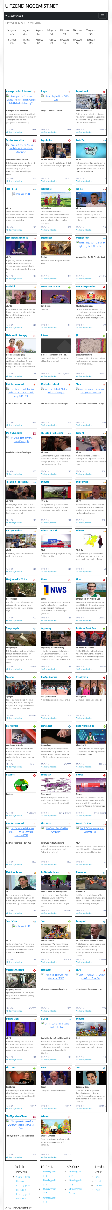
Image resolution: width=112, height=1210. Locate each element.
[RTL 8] (104, 140)
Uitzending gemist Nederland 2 (23, 1187)
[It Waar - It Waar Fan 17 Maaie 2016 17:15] (56, 345)
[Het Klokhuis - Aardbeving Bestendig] (21, 736)
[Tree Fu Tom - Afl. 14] (21, 193)
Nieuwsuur (81, 872)
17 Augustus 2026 (38, 41)
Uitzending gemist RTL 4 (49, 1173)
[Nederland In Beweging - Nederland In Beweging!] (21, 345)
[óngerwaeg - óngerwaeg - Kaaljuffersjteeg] (56, 638)
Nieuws (79, 774)
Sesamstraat (46, 237)
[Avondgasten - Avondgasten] (91, 687)
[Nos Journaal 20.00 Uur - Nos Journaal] (21, 589)
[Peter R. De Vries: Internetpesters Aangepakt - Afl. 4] (91, 829)
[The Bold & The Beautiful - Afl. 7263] (56, 443)
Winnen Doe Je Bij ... (50, 530)
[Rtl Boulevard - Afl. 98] (91, 492)
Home (97, 1176)
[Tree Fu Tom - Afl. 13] (21, 925)
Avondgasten (82, 677)
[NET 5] (34, 140)
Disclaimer (99, 1185)
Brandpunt (81, 921)
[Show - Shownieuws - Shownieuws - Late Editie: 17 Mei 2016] (91, 976)
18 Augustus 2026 (25, 41)
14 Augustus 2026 (77, 41)
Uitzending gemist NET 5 (75, 1173)
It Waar (44, 335)
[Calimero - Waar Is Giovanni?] (56, 1126)
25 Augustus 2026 (25, 32)
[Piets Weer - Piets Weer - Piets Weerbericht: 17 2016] (56, 976)
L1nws (44, 579)
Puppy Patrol (82, 91)
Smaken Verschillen (15, 140)
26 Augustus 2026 (11, 32)
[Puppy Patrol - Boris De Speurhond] (91, 101)
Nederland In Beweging (16, 335)
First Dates (11, 1067)
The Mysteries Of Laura (16, 1116)
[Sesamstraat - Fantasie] (56, 247)
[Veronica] (104, 238)
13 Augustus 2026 (90, 41)
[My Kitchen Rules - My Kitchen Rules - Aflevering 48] (21, 439)
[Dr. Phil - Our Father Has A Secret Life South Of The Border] (56, 1025)
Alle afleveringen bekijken (14, 132)
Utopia (44, 91)
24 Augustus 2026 (38, 32)
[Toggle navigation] (102, 16)
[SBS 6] (34, 91)
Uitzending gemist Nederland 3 (23, 1196)
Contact (98, 1181)
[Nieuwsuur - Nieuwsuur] (91, 882)
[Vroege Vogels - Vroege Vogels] (21, 638)
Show (78, 384)
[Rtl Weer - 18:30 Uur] (56, 492)
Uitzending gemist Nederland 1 (23, 1179)
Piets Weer (46, 823)
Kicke (78, 579)
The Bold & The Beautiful (52, 433)
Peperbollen (46, 140)
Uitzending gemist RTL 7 (49, 1191)
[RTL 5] (104, 189)
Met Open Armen (14, 872)
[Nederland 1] (104, 91)
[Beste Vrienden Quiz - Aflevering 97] (91, 736)
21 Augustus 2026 (77, 32)
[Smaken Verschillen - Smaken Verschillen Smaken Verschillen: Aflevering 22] (21, 148)
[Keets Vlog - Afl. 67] (91, 150)
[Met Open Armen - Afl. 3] (21, 882)
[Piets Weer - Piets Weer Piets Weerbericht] (56, 829)
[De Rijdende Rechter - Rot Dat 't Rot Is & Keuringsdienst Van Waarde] (56, 882)
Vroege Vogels (12, 628)
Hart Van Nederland (15, 384)
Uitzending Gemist (14, 15)
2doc (78, 1067)
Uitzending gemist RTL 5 (49, 1182)
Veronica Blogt (82, 237)
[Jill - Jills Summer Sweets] (91, 345)
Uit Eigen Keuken (14, 530)
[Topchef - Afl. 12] (91, 199)
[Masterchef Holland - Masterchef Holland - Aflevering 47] (56, 390)
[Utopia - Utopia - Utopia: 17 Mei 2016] (56, 97)
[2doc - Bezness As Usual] (91, 1077)
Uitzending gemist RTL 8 (49, 1200)
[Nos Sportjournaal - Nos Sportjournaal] (56, 687)
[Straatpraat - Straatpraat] (56, 784)
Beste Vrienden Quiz (85, 725)
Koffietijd (10, 286)
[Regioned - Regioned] (21, 784)
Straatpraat (46, 774)
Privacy (97, 1189)
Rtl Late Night (12, 1018)
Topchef (79, 188)
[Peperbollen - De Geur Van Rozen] (56, 150)
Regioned (10, 774)
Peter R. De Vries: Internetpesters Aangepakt (88, 825)
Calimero (45, 1116)
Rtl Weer (45, 481)
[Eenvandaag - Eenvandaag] (56, 736)
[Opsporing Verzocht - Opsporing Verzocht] (21, 980)
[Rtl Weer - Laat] (91, 1028)
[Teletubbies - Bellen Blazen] (56, 199)
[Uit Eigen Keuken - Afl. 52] (21, 540)
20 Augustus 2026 (90, 32)
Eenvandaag (46, 725)
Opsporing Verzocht (15, 969)
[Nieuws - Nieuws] (91, 784)
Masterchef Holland (50, 384)
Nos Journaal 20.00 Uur (16, 579)
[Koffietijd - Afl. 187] (21, 296)
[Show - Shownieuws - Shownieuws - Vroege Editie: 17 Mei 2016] (91, 390)
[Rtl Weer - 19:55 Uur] (91, 540)
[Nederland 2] (34, 628)
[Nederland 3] (69, 189)
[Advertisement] (56, 67)
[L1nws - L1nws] (56, 589)
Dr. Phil (44, 1018)
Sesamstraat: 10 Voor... (51, 286)
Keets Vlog (80, 140)
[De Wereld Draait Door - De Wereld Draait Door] (91, 638)
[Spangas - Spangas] (21, 687)
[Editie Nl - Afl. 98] (91, 443)
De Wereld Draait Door (86, 628)
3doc (43, 921)
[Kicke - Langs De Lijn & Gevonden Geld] (91, 589)
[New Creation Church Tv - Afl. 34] (21, 247)
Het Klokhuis (12, 725)
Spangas (10, 677)
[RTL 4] (34, 287)
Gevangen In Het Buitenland (19, 91)
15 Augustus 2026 (64, 41)
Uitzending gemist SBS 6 (75, 1182)
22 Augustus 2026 (64, 32)
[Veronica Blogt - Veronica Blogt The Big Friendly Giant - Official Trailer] (91, 244)
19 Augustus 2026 (11, 41)
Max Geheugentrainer (86, 286)
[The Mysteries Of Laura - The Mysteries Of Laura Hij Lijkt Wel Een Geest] (21, 1124)
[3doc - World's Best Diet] (56, 931)
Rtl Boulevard (82, 481)
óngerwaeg (46, 628)
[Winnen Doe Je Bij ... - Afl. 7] (56, 540)
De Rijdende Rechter (50, 872)
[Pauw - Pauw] (56, 1077)
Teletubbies (46, 188)
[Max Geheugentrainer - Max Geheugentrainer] (91, 296)
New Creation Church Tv (17, 237)
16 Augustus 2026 (51, 41)
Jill (77, 335)
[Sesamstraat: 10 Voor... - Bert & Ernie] (56, 296)
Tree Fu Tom (11, 188)
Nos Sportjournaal (49, 677)
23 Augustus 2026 (51, 32)
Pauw (43, 1067)
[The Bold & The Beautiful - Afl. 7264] (21, 492)
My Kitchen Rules (14, 433)
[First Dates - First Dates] (21, 1077)
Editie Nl (80, 433)
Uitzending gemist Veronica (75, 1191)
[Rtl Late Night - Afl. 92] (21, 1028)
